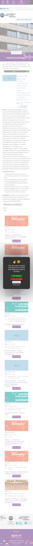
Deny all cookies (17, 279)
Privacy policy (16, 284)
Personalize (16, 282)
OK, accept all (17, 276)
